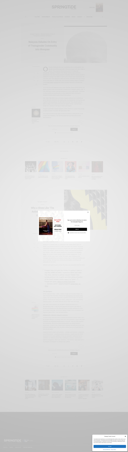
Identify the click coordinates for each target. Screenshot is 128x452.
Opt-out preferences (106, 449)
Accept (109, 446)
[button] (125, 436)
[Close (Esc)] (88, 212)
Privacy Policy (113, 449)
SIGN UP (77, 229)
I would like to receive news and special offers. (77, 232)
